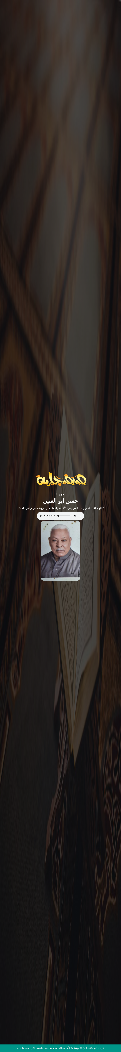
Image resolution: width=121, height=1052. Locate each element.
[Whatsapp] (112, 1044)
